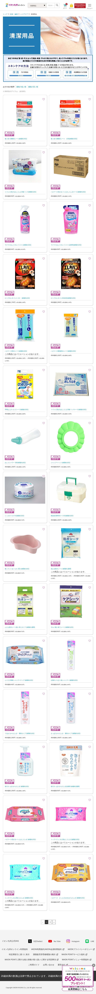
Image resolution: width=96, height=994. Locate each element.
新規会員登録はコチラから (80, 6)
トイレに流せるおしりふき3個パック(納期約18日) (20, 192)
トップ (5, 14)
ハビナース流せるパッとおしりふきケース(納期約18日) (68, 192)
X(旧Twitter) (37, 941)
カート (65, 8)
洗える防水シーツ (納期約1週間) (61, 569)
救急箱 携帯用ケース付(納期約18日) (62, 516)
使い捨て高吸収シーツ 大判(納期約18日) (64, 139)
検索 (57, 5)
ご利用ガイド (33, 964)
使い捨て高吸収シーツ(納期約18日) (16, 139)
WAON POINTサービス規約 (73, 954)
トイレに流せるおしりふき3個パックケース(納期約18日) (69, 409)
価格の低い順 (21, 86)
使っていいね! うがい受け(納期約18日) (17, 569)
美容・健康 (14, 14)
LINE (92, 941)
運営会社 (61, 964)
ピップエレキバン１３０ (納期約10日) (17, 298)
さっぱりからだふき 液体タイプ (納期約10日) (65, 733)
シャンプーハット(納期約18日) (60, 462)
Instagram (75, 941)
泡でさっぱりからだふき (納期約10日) (17, 786)
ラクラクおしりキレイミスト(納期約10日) (18, 245)
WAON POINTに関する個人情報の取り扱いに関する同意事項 (30, 959)
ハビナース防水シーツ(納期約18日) (16, 351)
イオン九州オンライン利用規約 (15, 949)
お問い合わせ (48, 964)
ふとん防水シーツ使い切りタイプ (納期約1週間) (20, 627)
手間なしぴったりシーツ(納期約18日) (16, 409)
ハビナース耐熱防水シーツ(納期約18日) (63, 351)
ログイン (71, 8)
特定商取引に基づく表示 (19, 954)
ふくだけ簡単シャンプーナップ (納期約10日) (19, 680)
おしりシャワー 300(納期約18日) (15, 462)
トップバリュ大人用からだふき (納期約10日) (19, 898)
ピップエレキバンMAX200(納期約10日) (63, 298)
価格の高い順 (33, 86)
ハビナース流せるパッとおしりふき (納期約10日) (20, 839)
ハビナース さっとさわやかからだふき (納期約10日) (68, 898)
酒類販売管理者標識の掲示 (44, 954)
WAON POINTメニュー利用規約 (75, 959)
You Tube (57, 941)
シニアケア (24, 14)
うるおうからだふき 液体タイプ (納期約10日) (19, 733)
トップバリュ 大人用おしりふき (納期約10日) (65, 839)
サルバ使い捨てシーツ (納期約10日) (62, 627)
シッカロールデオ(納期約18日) (14, 516)
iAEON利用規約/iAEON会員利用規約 (46, 949)
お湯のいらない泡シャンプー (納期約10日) (64, 680)
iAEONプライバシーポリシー (80, 949)
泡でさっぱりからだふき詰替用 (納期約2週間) (65, 786)
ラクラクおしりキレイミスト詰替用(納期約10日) (66, 245)
